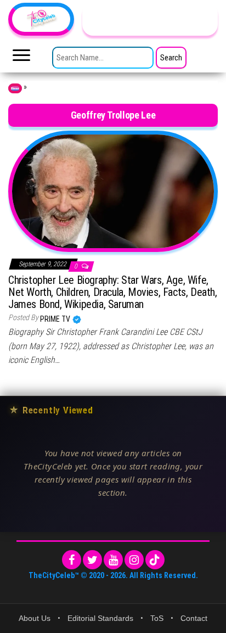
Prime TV (56, 319)
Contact (193, 618)
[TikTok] (155, 559)
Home (15, 88)
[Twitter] (92, 559)
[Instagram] (134, 559)
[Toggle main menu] (21, 58)
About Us (34, 618)
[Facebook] (71, 559)
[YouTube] (113, 559)
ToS (156, 618)
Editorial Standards (100, 618)
